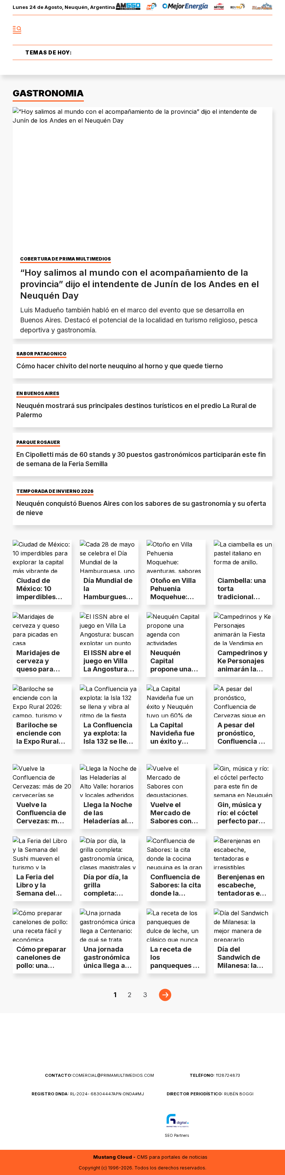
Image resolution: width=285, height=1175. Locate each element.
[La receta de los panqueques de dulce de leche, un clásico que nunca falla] (176, 925)
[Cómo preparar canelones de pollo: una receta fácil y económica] (42, 925)
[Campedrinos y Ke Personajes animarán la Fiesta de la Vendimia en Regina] (243, 628)
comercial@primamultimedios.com (99, 1075)
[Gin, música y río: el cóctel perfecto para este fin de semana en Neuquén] (243, 780)
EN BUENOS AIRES (37, 393)
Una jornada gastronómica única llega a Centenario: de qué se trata (107, 965)
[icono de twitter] (234, 30)
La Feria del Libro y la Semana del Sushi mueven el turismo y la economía (39, 897)
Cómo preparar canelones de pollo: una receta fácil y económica (41, 965)
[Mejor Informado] (142, 30)
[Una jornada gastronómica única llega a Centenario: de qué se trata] (109, 925)
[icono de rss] (266, 30)
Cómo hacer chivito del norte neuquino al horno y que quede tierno (119, 366)
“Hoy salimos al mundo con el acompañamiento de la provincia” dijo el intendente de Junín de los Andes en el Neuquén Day (139, 284)
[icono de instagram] (250, 30)
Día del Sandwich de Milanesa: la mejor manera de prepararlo (240, 965)
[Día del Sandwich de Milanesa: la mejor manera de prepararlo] (243, 925)
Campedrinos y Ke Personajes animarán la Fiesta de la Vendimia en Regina (242, 673)
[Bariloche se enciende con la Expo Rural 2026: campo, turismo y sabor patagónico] (42, 700)
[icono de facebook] (217, 30)
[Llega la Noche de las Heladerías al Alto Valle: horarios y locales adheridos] (109, 780)
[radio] (128, 7)
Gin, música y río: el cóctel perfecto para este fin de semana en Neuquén (240, 825)
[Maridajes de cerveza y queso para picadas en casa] (42, 628)
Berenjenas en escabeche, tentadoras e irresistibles (241, 889)
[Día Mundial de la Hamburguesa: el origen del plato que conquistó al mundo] (109, 556)
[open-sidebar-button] (17, 30)
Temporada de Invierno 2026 (55, 491)
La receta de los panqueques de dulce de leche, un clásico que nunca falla (176, 969)
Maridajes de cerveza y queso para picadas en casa (38, 669)
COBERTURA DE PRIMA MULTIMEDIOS (65, 259)
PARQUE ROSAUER (38, 442)
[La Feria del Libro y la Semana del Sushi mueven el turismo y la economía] (42, 852)
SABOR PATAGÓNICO (41, 354)
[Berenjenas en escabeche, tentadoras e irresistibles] (243, 852)
